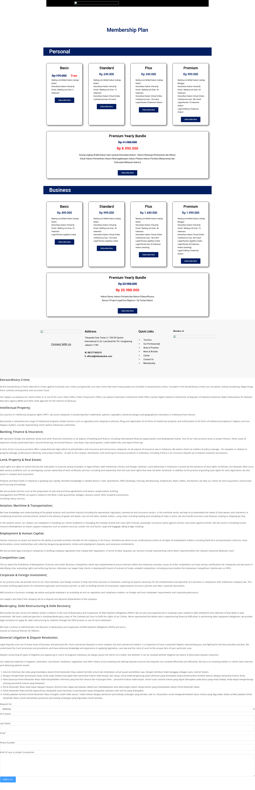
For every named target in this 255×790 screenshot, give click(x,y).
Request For (6, 704)
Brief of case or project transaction (17, 752)
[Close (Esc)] (9, 785)
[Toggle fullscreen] (4, 785)
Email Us (8, 779)
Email (2, 733)
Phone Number (7, 742)
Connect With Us (61, 344)
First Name (5, 713)
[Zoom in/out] (1, 785)
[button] (206, 3)
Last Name (5, 723)
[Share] (6, 785)
